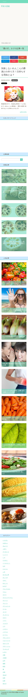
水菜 (4, 672)
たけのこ (5, 560)
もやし (4, 580)
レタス (4, 652)
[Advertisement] (14, 26)
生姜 (4, 678)
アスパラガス (6, 589)
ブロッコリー (6, 637)
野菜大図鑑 (5, 6)
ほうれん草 (6, 574)
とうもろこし (6, 563)
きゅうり (5, 546)
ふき (4, 572)
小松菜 (4, 658)
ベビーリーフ (6, 640)
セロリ (4, 617)
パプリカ (5, 632)
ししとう (5, 554)
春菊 (4, 663)
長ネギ (4, 683)
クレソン (5, 603)
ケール (4, 609)
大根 (4, 655)
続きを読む (24, 112)
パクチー (5, 629)
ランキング (6, 649)
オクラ (4, 594)
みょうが (5, 577)
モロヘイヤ (6, 643)
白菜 (4, 680)
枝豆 (4, 666)
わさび (4, 586)
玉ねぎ (4, 675)
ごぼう (4, 549)
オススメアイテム (8, 597)
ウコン (4, 592)
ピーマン (5, 635)
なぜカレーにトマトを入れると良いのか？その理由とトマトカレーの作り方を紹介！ (13, 526)
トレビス (5, 623)
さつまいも (6, 552)
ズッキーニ (6, 615)
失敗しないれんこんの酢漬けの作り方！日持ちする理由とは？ (13, 71)
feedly (22, 61)
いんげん (5, 540)
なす (4, 566)
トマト (4, 620)
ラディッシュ (6, 646)
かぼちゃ (5, 543)
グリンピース (6, 606)
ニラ (4, 626)
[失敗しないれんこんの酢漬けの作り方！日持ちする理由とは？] (14, 100)
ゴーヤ (4, 612)
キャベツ (5, 600)
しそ (4, 557)
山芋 (4, 660)
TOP (6, 43)
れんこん (14, 80)
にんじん (5, 569)
